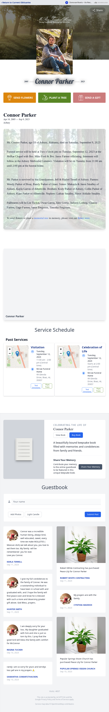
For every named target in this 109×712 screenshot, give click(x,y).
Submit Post (92, 514)
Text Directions (36, 386)
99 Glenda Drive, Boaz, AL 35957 (43, 377)
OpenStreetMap (57, 704)
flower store (84, 218)
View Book (60, 435)
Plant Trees (47, 386)
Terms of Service (62, 699)
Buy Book (76, 435)
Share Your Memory (90, 466)
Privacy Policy (46, 699)
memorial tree (41, 218)
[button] (17, 354)
